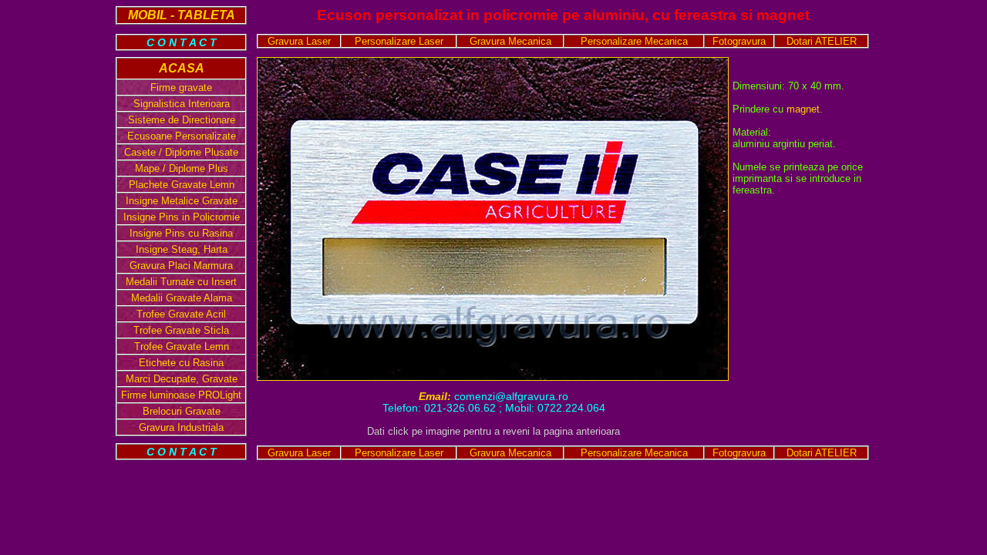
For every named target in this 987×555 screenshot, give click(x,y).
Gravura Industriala (181, 427)
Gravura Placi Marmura (181, 265)
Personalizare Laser (399, 41)
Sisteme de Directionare (181, 120)
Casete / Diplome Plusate (181, 152)
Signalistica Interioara (181, 103)
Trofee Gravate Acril (181, 314)
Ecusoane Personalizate (181, 136)
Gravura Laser (299, 41)
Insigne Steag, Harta (181, 249)
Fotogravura (739, 41)
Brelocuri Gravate (182, 411)
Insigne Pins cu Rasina (181, 233)
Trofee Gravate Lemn (181, 346)
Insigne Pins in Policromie (181, 217)
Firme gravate (181, 87)
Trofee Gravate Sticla (181, 330)
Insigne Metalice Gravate (181, 201)
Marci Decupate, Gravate (181, 379)
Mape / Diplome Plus (181, 168)
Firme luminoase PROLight (181, 395)
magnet (803, 109)
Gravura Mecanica (510, 41)
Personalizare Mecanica (634, 41)
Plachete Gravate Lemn (181, 184)
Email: (436, 396)
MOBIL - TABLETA (181, 15)
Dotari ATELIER (822, 41)
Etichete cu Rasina (181, 362)
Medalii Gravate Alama (181, 298)
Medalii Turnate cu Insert (181, 282)
